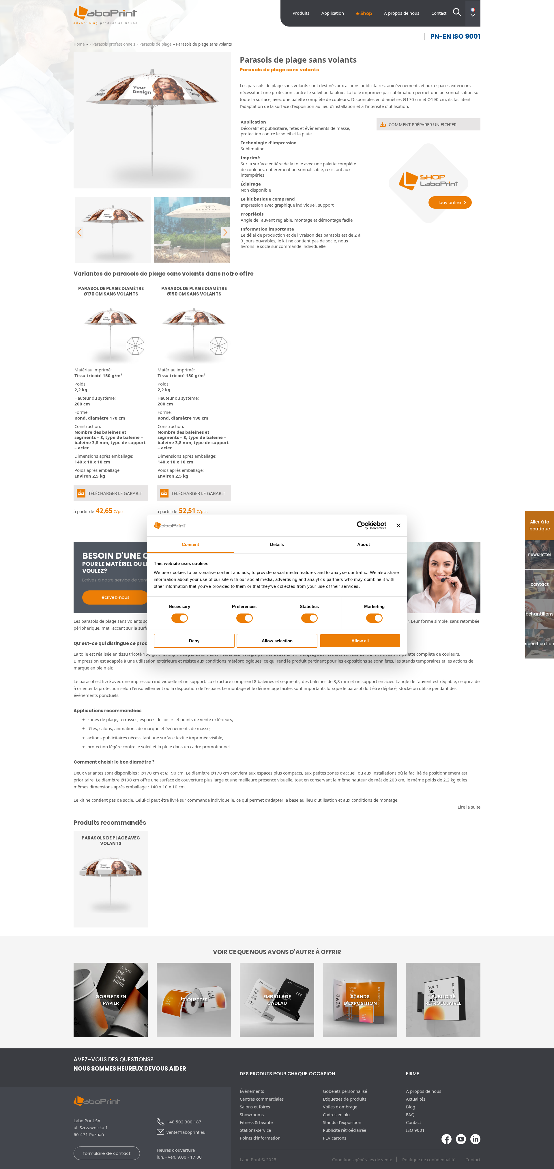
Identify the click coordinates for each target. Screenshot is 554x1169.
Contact (438, 13)
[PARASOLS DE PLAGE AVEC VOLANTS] (111, 924)
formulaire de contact (107, 1153)
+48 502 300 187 (184, 1122)
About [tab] (363, 544)
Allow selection (277, 640)
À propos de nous (401, 13)
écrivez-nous (116, 597)
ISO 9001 (415, 1130)
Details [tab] (277, 544)
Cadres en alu (336, 1114)
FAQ (410, 1114)
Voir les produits (111, 911)
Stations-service (255, 1130)
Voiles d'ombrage (340, 1107)
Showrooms (252, 1114)
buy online (450, 202)
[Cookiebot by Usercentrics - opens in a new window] (361, 525)
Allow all (360, 640)
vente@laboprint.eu (185, 1132)
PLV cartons (334, 1138)
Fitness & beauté (256, 1122)
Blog (410, 1107)
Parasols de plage (155, 44)
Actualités (415, 1099)
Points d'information (260, 1138)
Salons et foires (255, 1107)
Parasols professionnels (113, 44)
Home (79, 44)
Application (332, 13)
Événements (252, 1091)
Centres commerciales (262, 1099)
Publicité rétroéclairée (344, 1130)
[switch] (244, 618)
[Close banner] (398, 525)
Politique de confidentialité (428, 1159)
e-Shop (364, 13)
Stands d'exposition (342, 1122)
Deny (194, 640)
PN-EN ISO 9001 (455, 36)
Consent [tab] (190, 544)
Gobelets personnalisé (345, 1091)
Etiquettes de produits (344, 1099)
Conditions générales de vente (362, 1159)
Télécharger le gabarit (115, 493)
